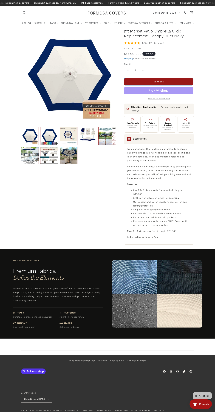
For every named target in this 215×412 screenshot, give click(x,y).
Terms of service (104, 410)
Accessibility (117, 360)
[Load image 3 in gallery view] (68, 136)
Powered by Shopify (53, 410)
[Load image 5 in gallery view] (107, 136)
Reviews (102, 360)
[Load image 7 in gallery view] (49, 155)
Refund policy (71, 410)
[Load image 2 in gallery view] (49, 136)
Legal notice (158, 410)
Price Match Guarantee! (82, 360)
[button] (24, 12)
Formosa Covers (36, 410)
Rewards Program (136, 360)
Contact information (140, 410)
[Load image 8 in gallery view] (68, 155)
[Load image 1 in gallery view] (30, 136)
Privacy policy (87, 410)
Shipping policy (122, 410)
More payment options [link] (159, 98)
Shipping (128, 58)
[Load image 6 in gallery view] (30, 155)
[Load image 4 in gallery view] (88, 136)
